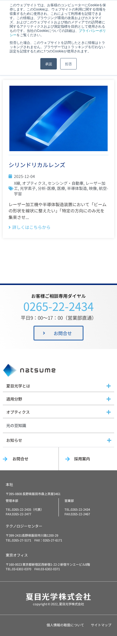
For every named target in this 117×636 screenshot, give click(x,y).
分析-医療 (46, 188)
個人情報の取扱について (65, 624)
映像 (93, 188)
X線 (17, 183)
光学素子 (28, 188)
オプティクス (34, 183)
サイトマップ (101, 624)
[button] (58, 386)
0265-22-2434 (58, 306)
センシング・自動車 (65, 183)
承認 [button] (48, 63)
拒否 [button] (68, 63)
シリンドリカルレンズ (37, 165)
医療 (61, 188)
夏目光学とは (18, 386)
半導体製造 (77, 188)
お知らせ (14, 440)
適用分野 (14, 399)
